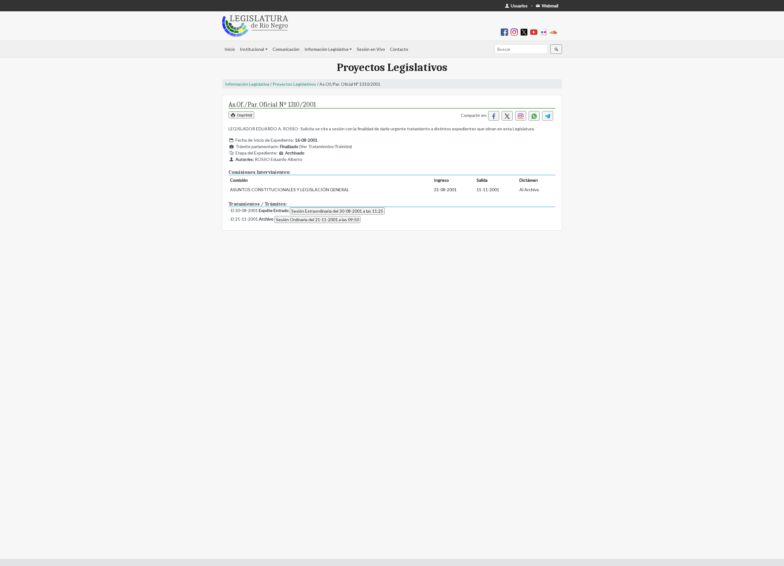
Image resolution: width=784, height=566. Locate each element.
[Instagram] (515, 31)
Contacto (399, 49)
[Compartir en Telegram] (547, 116)
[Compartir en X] (507, 116)
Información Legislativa (326, 49)
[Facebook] (506, 31)
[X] (525, 31)
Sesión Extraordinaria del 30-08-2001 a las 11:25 (337, 211)
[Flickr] (545, 31)
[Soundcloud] (555, 31)
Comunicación (286, 49)
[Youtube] (535, 31)
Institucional (252, 49)
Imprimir (244, 114)
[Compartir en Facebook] (493, 116)
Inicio (229, 49)
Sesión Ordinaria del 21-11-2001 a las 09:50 (317, 219)
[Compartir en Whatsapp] (534, 116)
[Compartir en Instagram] (520, 116)
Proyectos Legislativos (294, 84)
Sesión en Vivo (371, 49)
